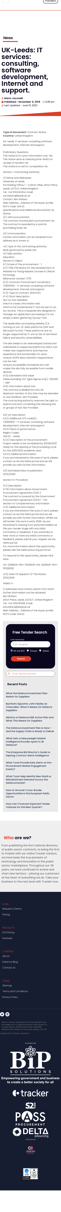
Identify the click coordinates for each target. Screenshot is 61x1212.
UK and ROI (19, 651)
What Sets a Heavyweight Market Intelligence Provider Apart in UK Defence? (26, 742)
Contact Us (8, 967)
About (5, 956)
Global (46, 651)
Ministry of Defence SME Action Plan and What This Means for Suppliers (30, 719)
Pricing (6, 914)
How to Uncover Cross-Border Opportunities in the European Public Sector (28, 793)
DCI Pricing (8, 932)
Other (6, 981)
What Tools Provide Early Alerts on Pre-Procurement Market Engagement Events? (29, 766)
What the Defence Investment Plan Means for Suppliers (26, 695)
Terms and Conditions (15, 991)
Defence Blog (10, 962)
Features (7, 938)
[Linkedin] (7, 1014)
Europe (33, 651)
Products (8, 927)
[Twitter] (2, 1014)
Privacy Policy (10, 997)
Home (5, 904)
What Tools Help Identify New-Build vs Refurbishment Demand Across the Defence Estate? (28, 780)
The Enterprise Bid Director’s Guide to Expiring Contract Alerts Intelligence (28, 754)
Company (8, 951)
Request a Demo (12, 908)
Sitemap (7, 985)
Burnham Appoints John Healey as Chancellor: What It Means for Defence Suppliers (29, 707)
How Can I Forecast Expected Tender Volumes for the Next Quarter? (28, 805)
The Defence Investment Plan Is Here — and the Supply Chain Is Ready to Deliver (30, 729)
